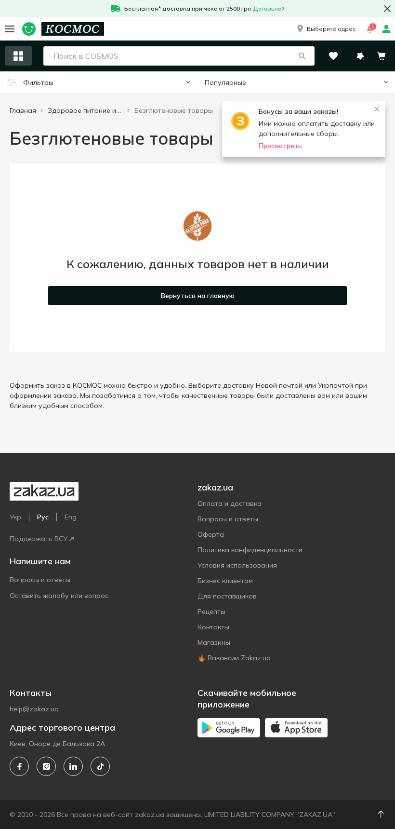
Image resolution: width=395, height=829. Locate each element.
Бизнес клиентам (225, 580)
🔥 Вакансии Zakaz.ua (234, 657)
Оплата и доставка (230, 503)
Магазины (214, 642)
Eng (71, 517)
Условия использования (237, 565)
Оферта (211, 534)
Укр (15, 517)
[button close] (387, 8)
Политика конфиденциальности (250, 549)
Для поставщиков (227, 596)
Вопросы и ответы (40, 579)
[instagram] (46, 766)
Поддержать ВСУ (38, 538)
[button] (325, 29)
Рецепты (211, 611)
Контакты (213, 627)
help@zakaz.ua (34, 709)
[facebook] (19, 766)
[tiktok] (100, 766)
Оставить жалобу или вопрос (59, 595)
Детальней (269, 8)
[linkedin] (73, 766)
